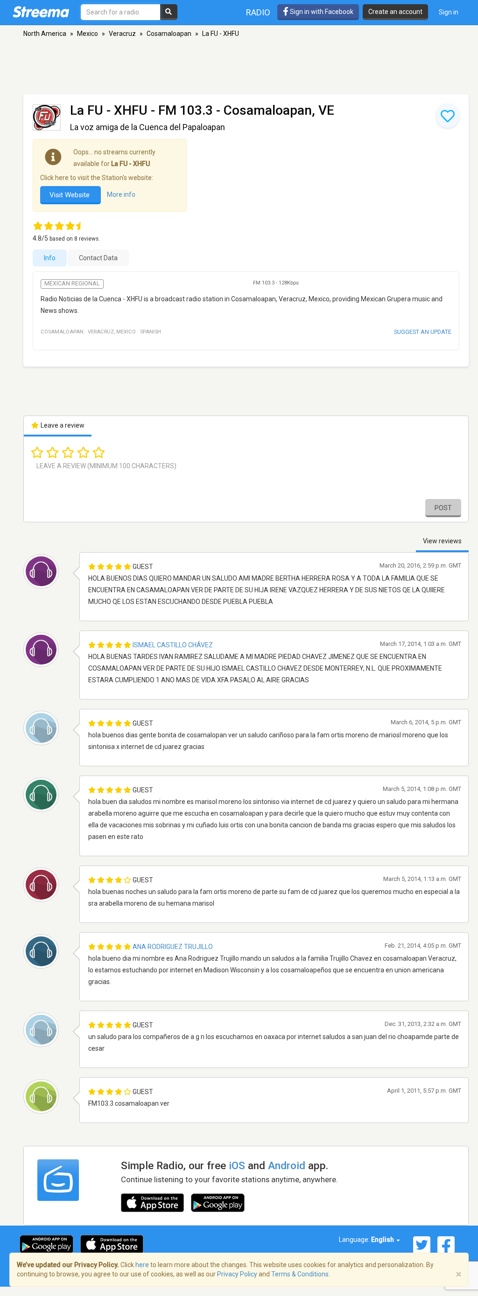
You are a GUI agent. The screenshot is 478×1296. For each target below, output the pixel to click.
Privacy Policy (237, 1274)
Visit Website (70, 195)
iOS (237, 1165)
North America (44, 33)
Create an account (395, 11)
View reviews (442, 541)
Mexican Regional (71, 283)
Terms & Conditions (300, 1274)
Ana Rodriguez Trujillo (173, 946)
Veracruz (122, 33)
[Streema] (41, 11)
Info (50, 258)
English (383, 1239)
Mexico (87, 33)
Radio (258, 12)
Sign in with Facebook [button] (320, 11)
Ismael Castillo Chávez (173, 645)
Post (443, 508)
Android (286, 1165)
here (142, 1264)
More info (121, 194)
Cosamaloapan (169, 33)
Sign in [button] (448, 12)
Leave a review (61, 425)
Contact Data (98, 258)
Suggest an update (422, 331)
